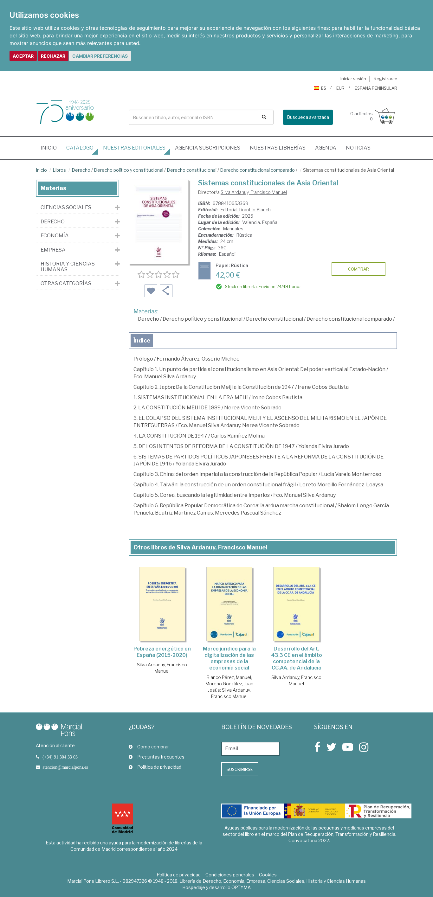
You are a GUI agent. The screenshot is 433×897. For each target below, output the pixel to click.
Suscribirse (240, 769)
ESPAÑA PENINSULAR (376, 88)
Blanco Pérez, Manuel (229, 677)
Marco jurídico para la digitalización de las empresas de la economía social (229, 658)
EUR (340, 88)
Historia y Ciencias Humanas (68, 266)
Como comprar (153, 746)
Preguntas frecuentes (160, 756)
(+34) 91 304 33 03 (60, 757)
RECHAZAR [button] (53, 56)
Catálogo (80, 148)
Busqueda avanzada (308, 117)
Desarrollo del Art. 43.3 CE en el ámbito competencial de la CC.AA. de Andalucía (296, 658)
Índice (141, 340)
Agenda (325, 148)
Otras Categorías (66, 283)
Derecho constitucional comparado (257, 170)
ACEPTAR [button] (23, 56)
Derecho (81, 170)
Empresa (53, 250)
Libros (59, 170)
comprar (358, 269)
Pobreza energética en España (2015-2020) (162, 652)
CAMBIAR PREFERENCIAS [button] (100, 56)
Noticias (358, 148)
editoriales (134, 148)
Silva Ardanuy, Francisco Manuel (254, 192)
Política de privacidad (159, 767)
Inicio (51, 147)
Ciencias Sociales (66, 207)
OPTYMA (241, 887)
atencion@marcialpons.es (65, 767)
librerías (278, 148)
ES (323, 88)
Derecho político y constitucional (128, 170)
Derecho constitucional (192, 170)
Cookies (268, 874)
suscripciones (207, 148)
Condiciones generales (229, 874)
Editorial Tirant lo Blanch (245, 209)
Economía (55, 236)
